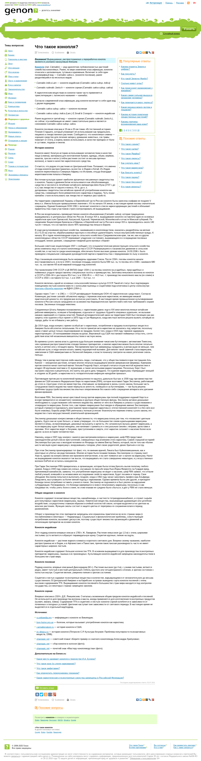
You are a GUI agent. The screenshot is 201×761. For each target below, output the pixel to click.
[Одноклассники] (143, 52)
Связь (11, 158)
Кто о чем (158, 747)
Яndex (37, 720)
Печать (72, 52)
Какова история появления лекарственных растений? (134, 115)
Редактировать (43, 52)
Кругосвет (53, 720)
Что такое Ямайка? (130, 153)
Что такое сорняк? (130, 144)
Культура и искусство (18, 111)
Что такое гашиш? (130, 177)
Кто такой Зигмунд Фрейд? (134, 78)
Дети (10, 64)
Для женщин (13, 68)
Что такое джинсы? (131, 158)
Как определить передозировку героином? (57, 673)
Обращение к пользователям (143, 758)
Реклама (180, 3)
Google (73, 720)
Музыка (11, 123)
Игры (10, 93)
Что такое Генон (136, 745)
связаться (15, 756)
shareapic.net (42, 639)
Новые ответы (14, 136)
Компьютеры (14, 106)
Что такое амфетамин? (48, 668)
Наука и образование (17, 128)
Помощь (169, 3)
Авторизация (156, 3)
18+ (194, 3)
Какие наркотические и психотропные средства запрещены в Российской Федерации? (80, 677)
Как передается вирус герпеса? (137, 102)
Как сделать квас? (130, 163)
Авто (10, 51)
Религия (11, 153)
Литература (13, 115)
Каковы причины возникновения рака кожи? (134, 122)
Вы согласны (160, 745)
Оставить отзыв (47, 688)
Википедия (44, 720)
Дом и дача (13, 76)
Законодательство (16, 89)
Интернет (12, 98)
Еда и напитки (14, 85)
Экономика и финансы (18, 175)
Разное (11, 149)
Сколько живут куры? (132, 83)
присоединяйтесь (43, 5)
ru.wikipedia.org (44, 617)
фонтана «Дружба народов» (49, 288)
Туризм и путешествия (18, 166)
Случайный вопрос (171, 33)
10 (138, 130)
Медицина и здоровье (18, 119)
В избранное (59, 52)
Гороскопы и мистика (17, 59)
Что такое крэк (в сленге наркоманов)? (56, 663)
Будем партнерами (137, 747)
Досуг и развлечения (17, 81)
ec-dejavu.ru (42, 631)
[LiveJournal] (149, 52)
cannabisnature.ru (45, 627)
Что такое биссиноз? (131, 182)
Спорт (11, 162)
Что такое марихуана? (132, 168)
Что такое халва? (130, 149)
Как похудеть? (128, 74)
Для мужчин (13, 72)
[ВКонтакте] (137, 52)
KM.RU (60, 720)
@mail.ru (67, 720)
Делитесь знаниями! (51, 10)
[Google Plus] (153, 52)
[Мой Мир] (146, 52)
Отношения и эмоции (17, 141)
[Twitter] (140, 52)
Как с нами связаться (183, 747)
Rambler (49, 732)
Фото (10, 170)
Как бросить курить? (131, 172)
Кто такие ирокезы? (131, 186)
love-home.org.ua (44, 622)
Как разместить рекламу (184, 745)
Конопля (39, 67)
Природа (12, 145)
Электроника (14, 179)
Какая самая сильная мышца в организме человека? (136, 96)
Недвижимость (14, 132)
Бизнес (11, 55)
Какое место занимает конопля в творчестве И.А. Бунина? (66, 659)
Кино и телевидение (17, 102)
